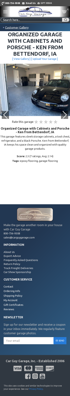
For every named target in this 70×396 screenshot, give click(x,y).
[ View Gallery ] (21, 58)
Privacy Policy (36, 389)
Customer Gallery (17, 27)
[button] (64, 115)
